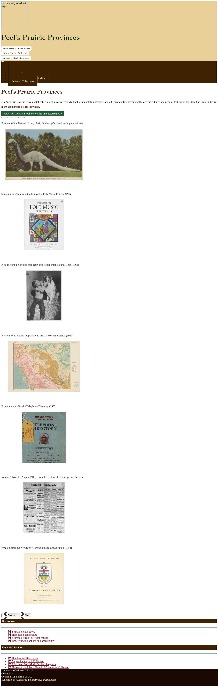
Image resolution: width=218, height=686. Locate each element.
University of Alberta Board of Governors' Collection (40, 667)
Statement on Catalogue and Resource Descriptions (28, 679)
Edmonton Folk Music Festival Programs (33, 664)
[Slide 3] (9, 117)
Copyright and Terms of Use (16, 676)
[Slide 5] (16, 117)
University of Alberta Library (17, 670)
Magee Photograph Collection (27, 661)
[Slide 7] (23, 117)
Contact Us (7, 673)
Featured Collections (23, 81)
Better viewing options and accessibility (32, 640)
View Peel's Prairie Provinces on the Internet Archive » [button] (32, 113)
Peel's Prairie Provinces (40, 37)
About (16, 48)
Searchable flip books (23, 631)
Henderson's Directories (24, 658)
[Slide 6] (19, 117)
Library (16, 58)
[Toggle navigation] (2, 61)
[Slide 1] (2, 117)
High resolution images (24, 634)
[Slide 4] (13, 117)
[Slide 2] (6, 117)
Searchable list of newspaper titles (29, 637)
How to (15, 53)
